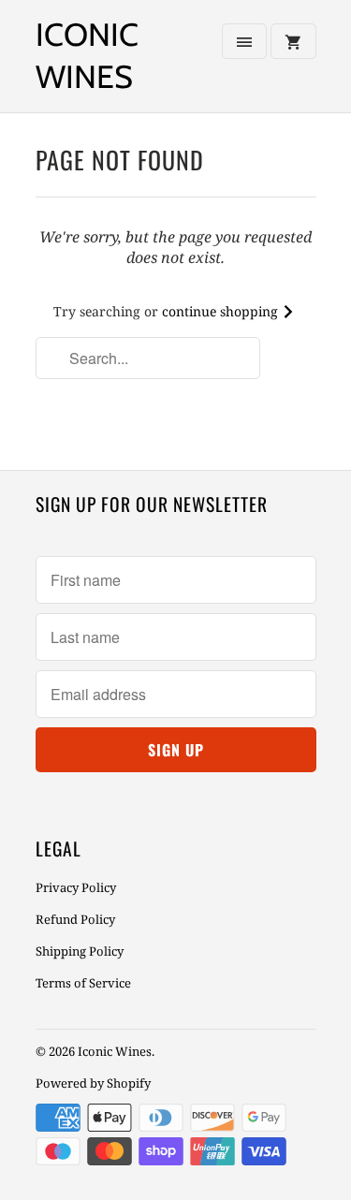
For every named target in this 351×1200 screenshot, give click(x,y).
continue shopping (222, 311)
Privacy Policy (76, 887)
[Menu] (244, 41)
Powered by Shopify (93, 1083)
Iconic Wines (87, 55)
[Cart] (293, 41)
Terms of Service (83, 982)
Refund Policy (75, 919)
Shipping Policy (80, 951)
